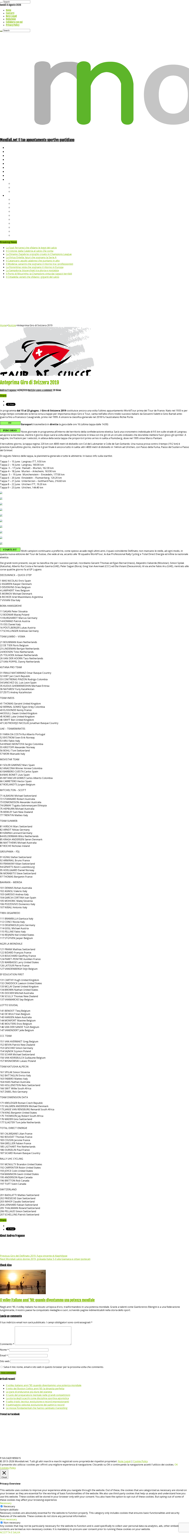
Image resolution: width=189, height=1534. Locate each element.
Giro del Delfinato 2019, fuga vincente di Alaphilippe (33, 1255)
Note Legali (11, 16)
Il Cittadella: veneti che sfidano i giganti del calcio (32, 277)
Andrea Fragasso (8, 390)
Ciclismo (11, 151)
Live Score (12, 179)
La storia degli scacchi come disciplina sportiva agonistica (37, 1398)
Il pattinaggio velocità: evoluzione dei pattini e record (35, 1404)
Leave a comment (43, 390)
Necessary (9, 1506)
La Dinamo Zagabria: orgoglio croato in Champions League (39, 254)
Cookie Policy (140, 1461)
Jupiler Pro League (23, 235)
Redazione (11, 19)
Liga (14, 211)
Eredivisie (18, 223)
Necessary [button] (6, 1503)
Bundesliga (18, 215)
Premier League (22, 207)
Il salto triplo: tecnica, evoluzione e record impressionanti (37, 1401)
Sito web (4, 1361)
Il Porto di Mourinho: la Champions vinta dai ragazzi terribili (39, 273)
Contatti (10, 13)
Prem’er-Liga (20, 231)
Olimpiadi (11, 171)
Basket (16, 191)
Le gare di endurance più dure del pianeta (29, 1391)
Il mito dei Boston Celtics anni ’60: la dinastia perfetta (35, 1388)
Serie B (16, 203)
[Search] (1, 2)
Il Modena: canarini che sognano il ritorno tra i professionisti (39, 264)
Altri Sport (12, 155)
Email (4, 1355)
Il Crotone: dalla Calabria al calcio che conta (29, 251)
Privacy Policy (12, 24)
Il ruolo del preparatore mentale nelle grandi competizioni (38, 1395)
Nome (4, 1349)
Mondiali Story (15, 167)
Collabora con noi (14, 22)
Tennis (16, 187)
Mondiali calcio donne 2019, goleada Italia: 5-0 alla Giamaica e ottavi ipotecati (45, 1259)
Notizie (12, 325)
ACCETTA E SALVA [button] (10, 1532)
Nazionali (11, 159)
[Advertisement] (94, 301)
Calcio (9, 175)
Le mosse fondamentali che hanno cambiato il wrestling (36, 1408)
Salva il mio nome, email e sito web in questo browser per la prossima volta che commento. (54, 1367)
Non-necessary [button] (8, 1519)
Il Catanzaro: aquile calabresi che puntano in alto (33, 260)
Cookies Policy (8, 1467)
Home (8, 10)
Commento (7, 1344)
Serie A (16, 199)
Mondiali (11, 163)
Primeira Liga (20, 227)
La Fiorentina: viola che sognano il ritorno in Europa (34, 267)
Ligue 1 (16, 219)
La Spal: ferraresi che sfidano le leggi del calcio (31, 247)
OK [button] (176, 1464)
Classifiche (12, 195)
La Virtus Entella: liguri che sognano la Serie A (31, 257)
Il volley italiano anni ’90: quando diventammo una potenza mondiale (47, 1300)
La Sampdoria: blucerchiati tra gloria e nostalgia (32, 270)
